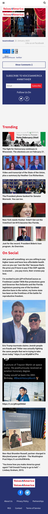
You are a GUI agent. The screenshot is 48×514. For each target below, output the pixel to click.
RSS (9, 508)
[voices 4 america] (24, 11)
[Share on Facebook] (6, 51)
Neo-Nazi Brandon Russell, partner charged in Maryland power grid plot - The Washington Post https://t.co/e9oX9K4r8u (23, 456)
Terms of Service (33, 508)
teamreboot (8, 41)
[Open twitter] (21, 98)
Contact (18, 508)
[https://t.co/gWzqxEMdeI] (24, 379)
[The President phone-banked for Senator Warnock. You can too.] (24, 186)
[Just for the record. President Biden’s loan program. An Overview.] (24, 234)
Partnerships (38, 501)
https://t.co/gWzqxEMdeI (14, 404)
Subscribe (36, 86)
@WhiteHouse (8, 58)
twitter (19, 58)
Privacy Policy (23, 501)
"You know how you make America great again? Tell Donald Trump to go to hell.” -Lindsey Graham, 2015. (21, 467)
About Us (8, 501)
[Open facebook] (27, 98)
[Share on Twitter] (12, 51)
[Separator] (16, 51)
